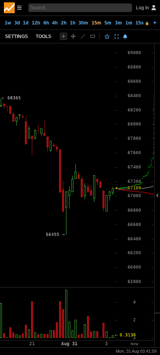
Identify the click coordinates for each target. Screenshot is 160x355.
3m (118, 23)
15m (96, 23)
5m (107, 23)
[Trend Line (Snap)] (83, 36)
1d (25, 23)
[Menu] (12, 8)
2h (63, 23)
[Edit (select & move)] (73, 36)
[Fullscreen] (117, 36)
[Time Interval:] (155, 22)
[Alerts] (125, 36)
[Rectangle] (92, 36)
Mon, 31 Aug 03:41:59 (136, 351)
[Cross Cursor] (63, 36)
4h (54, 23)
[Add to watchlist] (107, 36)
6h (46, 23)
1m (128, 23)
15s (142, 23)
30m (83, 23)
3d (17, 23)
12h (36, 23)
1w (8, 23)
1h (72, 23)
